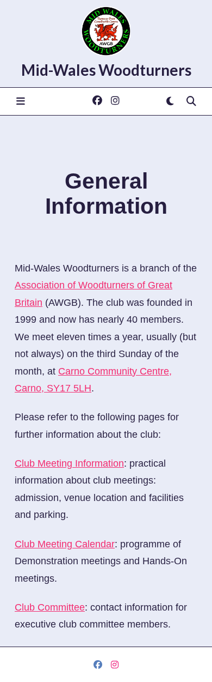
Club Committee (50, 607)
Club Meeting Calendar (65, 544)
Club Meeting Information (69, 463)
